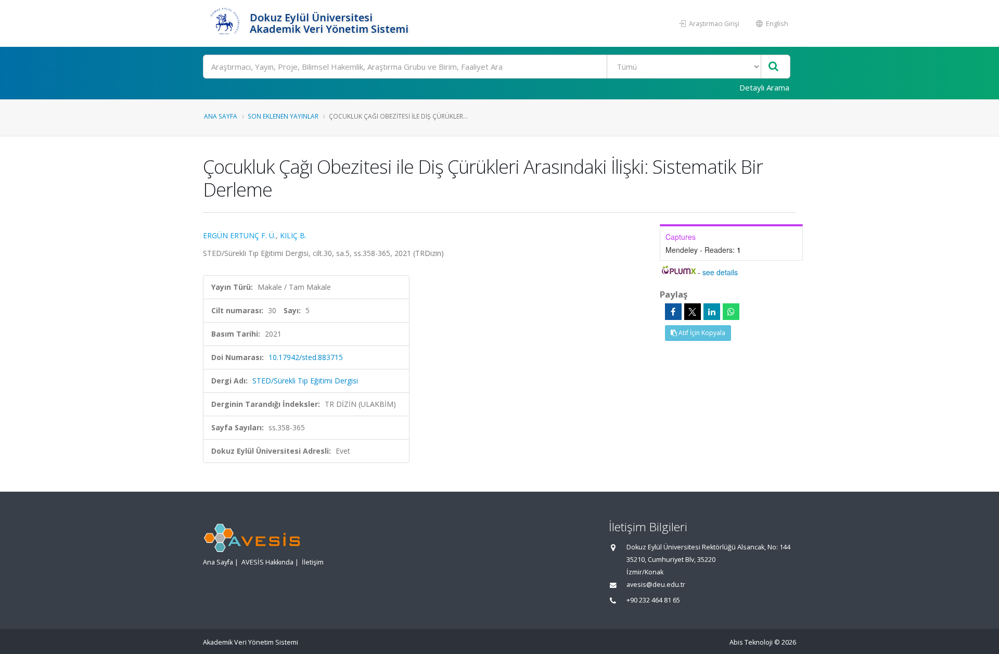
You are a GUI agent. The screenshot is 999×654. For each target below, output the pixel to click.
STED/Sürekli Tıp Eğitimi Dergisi (305, 381)
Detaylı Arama (764, 87)
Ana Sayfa (220, 116)
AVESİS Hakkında (267, 562)
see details (720, 272)
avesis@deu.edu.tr (655, 584)
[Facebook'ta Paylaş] (673, 311)
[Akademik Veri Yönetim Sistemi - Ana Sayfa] (225, 23)
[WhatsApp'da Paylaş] (731, 311)
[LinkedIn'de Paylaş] (711, 311)
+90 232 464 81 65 (653, 600)
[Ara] (773, 67)
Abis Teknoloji (751, 642)
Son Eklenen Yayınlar (283, 116)
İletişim (313, 562)
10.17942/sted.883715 (305, 357)
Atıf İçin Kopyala (701, 332)
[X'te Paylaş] (692, 311)
